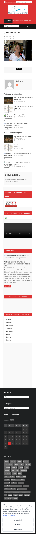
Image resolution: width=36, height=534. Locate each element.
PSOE (10, 495)
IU (18, 479)
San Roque (9, 325)
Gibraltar (9, 319)
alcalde (7, 461)
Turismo (15, 498)
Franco (18, 476)
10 (5, 436)
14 (19, 436)
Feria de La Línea (9, 476)
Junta (22, 479)
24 (5, 443)
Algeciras (9, 328)
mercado (25, 486)
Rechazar (18, 525)
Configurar (18, 529)
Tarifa (8, 334)
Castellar (9, 340)
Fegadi (14, 473)
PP (5, 495)
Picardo (13, 489)
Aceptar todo (18, 520)
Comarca (7, 467)
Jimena (8, 337)
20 (16, 440)
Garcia (24, 476)
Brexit (21, 464)
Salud (20, 495)
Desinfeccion (15, 470)
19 (13, 440)
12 (13, 436)
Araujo (19, 461)
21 (19, 440)
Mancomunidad (17, 486)
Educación (7, 473)
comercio (14, 467)
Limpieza (21, 483)
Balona (16, 464)
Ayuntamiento (8, 464)
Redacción (7, 39)
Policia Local (15, 492)
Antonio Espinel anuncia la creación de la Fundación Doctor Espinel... (17, 264)
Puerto (15, 495)
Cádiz (26, 467)
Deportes (7, 470)
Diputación (24, 470)
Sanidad (26, 495)
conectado (21, 179)
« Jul (5, 450)
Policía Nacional (25, 492)
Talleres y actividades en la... (23, 115)
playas (19, 489)
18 (9, 440)
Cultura (21, 467)
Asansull (25, 461)
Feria (19, 473)
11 (9, 436)
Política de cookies (8, 515)
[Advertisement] (18, 365)
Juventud (7, 483)
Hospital (13, 479)
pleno (24, 489)
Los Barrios (9, 331)
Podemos (7, 492)
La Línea (8, 322)
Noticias (7, 489)
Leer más (7, 286)
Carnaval (27, 464)
